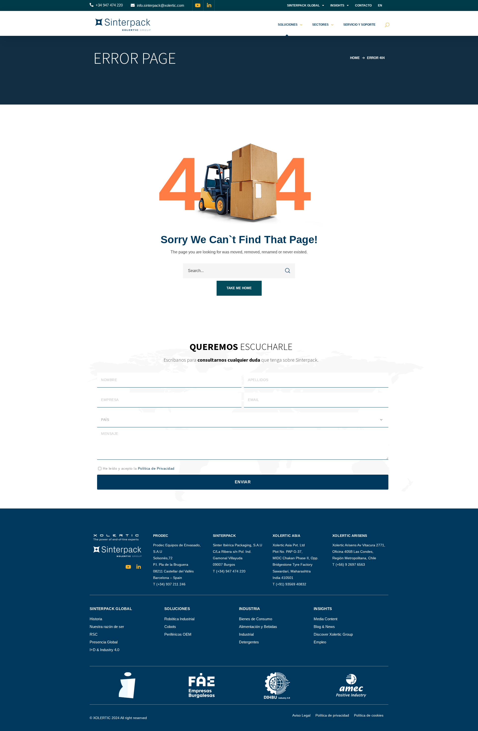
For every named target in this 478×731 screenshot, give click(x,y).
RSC (94, 634)
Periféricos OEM (177, 634)
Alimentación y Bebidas (258, 626)
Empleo (320, 642)
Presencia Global (104, 642)
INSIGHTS (337, 5)
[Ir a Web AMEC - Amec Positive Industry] (351, 685)
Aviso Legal (301, 715)
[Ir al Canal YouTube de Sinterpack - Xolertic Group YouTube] (197, 5)
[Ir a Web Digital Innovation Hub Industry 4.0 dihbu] (276, 685)
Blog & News (324, 626)
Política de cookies (368, 715)
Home (355, 58)
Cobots (170, 626)
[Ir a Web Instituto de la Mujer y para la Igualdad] (127, 685)
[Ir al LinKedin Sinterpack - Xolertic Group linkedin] (209, 5)
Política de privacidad (332, 715)
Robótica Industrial (179, 619)
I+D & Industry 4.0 (104, 650)
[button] (106, 5)
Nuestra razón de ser (107, 626)
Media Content (325, 619)
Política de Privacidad (156, 468)
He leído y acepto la (139, 468)
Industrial (246, 634)
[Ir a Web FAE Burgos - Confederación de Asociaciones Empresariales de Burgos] (201, 685)
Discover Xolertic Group (333, 634)
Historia (96, 619)
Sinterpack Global (303, 5)
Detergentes (249, 642)
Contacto (363, 5)
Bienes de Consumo (255, 619)
